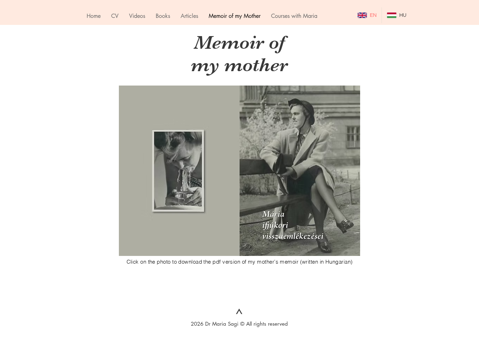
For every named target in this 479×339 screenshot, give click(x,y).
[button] (294, 16)
